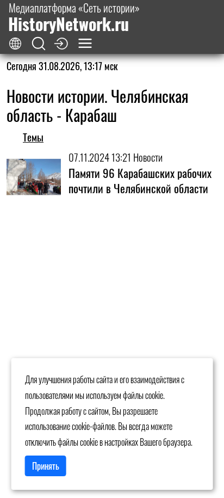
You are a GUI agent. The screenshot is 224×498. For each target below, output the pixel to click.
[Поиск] (38, 44)
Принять (45, 465)
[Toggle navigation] (85, 43)
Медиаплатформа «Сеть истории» (74, 17)
